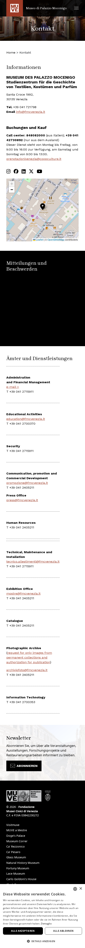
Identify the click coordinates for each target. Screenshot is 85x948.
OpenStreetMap (55, 239)
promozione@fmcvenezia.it (27, 483)
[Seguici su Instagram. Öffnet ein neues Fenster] (8, 171)
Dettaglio (46, 923)
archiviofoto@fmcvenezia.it (26, 670)
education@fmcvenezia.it (25, 419)
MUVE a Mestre (16, 830)
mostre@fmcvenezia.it (23, 593)
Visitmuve (12, 825)
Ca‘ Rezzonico (15, 846)
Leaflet (39, 239)
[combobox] (75, 889)
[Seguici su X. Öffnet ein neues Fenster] (31, 171)
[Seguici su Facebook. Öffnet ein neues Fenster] (16, 171)
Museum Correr (16, 841)
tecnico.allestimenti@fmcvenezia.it (33, 561)
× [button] (80, 888)
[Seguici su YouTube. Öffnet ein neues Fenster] (39, 171)
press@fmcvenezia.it (22, 500)
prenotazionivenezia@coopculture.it (33, 159)
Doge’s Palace (15, 836)
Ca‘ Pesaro (13, 852)
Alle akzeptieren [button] (23, 930)
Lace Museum (15, 873)
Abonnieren (27, 766)
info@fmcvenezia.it (30, 112)
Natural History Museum (22, 863)
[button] (76, 8)
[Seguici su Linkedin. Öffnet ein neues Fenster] (24, 171)
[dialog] (42, 916)
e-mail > (12, 387)
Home (10, 52)
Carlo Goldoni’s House (21, 879)
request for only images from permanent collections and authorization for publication (29, 657)
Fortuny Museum (17, 868)
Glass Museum (16, 857)
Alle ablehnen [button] (63, 930)
